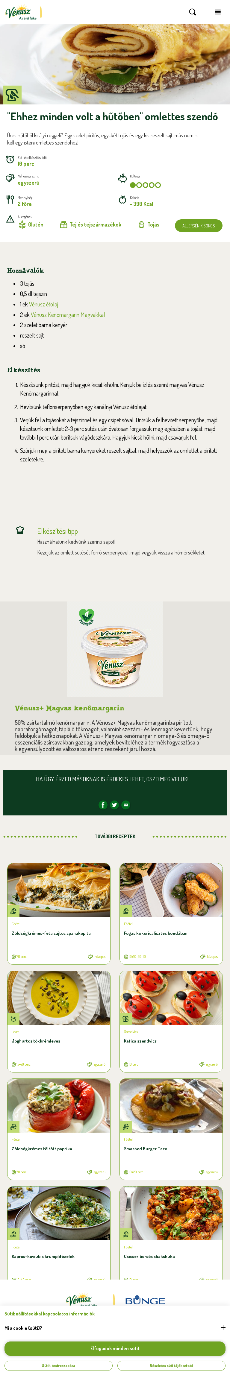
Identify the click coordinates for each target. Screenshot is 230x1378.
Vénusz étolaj (43, 304)
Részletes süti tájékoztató (171, 1365)
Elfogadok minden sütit (115, 1348)
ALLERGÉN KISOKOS (198, 225)
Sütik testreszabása (58, 1365)
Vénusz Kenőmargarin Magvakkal (68, 314)
